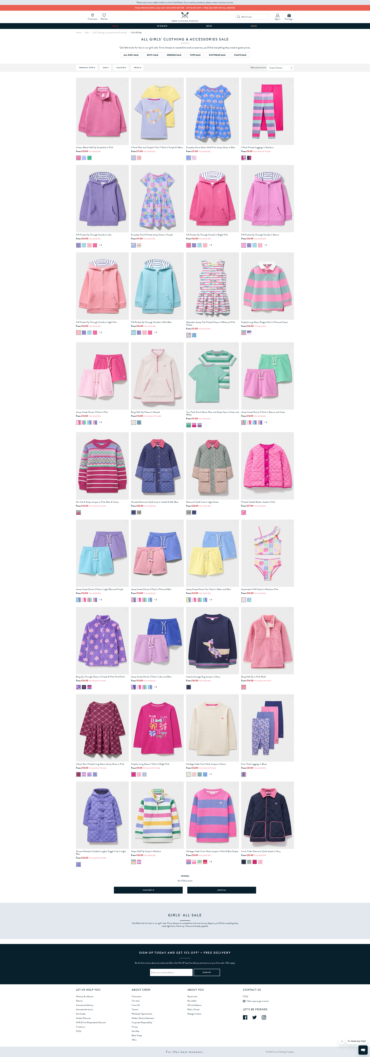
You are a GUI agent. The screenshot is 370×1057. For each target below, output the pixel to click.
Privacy (135, 1026)
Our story (136, 1000)
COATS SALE (240, 55)
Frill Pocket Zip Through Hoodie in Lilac (94, 234)
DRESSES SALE (174, 55)
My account (192, 996)
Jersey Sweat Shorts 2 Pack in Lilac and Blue (151, 676)
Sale (115, 26)
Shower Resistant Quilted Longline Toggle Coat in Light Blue (101, 852)
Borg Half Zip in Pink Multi (253, 676)
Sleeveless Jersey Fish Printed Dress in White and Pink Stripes (210, 323)
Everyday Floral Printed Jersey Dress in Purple (152, 234)
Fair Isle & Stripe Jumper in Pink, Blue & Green (97, 502)
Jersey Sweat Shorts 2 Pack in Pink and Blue (151, 589)
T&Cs (134, 1039)
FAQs (78, 1031)
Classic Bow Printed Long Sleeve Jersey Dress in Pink (100, 764)
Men (209, 26)
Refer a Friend (193, 1009)
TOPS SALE (195, 55)
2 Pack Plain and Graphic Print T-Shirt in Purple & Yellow (157, 147)
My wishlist (191, 1000)
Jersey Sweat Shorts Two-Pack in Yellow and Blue (208, 589)
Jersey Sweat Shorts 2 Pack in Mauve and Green (263, 412)
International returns (84, 1009)
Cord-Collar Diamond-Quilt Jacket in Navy (261, 851)
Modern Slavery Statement (143, 1018)
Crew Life (136, 1005)
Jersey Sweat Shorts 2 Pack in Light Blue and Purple (99, 589)
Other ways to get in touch (258, 1001)
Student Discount (83, 1018)
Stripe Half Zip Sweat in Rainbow (146, 851)
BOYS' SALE (152, 55)
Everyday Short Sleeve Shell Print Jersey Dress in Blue (210, 147)
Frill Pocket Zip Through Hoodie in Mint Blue (151, 322)
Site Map (135, 1031)
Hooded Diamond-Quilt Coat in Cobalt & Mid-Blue (154, 502)
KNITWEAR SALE (217, 55)
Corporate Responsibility (142, 1022)
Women (162, 26)
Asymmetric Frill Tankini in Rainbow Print (259, 589)
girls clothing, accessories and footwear (109, 32)
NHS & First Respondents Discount (91, 1022)
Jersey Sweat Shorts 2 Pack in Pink (92, 412)
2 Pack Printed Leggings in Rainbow (257, 147)
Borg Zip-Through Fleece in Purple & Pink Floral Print (100, 676)
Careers (135, 1009)
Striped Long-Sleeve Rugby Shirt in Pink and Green (264, 322)
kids (87, 32)
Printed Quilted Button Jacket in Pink (258, 502)
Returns (79, 1000)
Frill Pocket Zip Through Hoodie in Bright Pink (207, 234)
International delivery (84, 1005)
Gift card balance (194, 1005)
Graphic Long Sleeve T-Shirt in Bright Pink (150, 764)
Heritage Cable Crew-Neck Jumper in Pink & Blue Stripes (212, 851)
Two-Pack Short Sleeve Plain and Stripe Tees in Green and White (212, 413)
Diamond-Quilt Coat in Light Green (202, 502)
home (78, 32)
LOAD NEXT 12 (148, 890)
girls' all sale (136, 32)
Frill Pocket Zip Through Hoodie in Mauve (260, 234)
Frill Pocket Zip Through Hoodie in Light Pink (96, 322)
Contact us (80, 1026)
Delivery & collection (85, 996)
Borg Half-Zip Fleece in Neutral (145, 412)
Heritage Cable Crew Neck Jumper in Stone (206, 764)
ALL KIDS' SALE (131, 55)
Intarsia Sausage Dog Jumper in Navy (203, 676)
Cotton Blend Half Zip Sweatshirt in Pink (94, 147)
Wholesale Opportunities (142, 1013)
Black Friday (137, 1035)
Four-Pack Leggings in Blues (254, 764)
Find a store (136, 996)
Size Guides (81, 1013)
